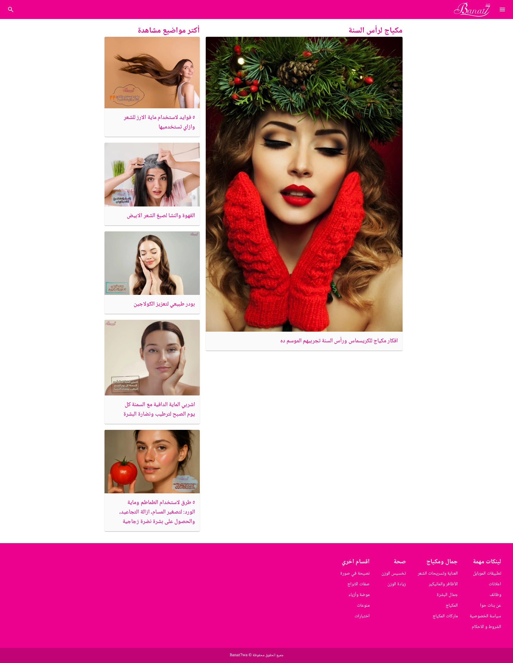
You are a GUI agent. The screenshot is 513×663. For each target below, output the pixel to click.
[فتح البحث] (502, 9)
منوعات (363, 606)
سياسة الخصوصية (485, 616)
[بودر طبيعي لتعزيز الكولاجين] (152, 263)
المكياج (452, 606)
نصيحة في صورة (355, 574)
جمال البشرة (447, 595)
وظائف (495, 595)
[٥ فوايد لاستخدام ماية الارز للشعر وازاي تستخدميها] (152, 72)
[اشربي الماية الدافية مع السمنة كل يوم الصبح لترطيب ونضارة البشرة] (152, 358)
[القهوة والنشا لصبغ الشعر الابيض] (152, 174)
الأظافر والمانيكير (443, 584)
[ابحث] (11, 9)
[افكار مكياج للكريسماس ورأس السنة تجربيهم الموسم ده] (304, 184)
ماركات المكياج (445, 616)
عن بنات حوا (490, 606)
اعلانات (495, 584)
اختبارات (362, 616)
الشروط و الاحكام (486, 627)
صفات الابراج (358, 584)
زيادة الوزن (396, 584)
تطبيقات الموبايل (487, 574)
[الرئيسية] (474, 9)
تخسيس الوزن (393, 574)
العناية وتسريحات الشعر (438, 574)
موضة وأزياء (359, 595)
